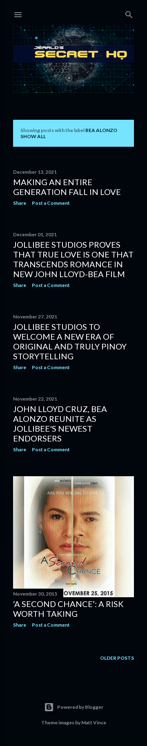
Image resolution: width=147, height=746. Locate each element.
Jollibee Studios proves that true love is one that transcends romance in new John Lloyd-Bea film (73, 259)
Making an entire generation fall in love (67, 187)
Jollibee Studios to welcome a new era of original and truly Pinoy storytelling (70, 341)
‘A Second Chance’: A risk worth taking (68, 608)
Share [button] (19, 203)
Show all (33, 136)
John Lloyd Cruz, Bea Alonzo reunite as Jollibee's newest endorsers (60, 423)
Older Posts (117, 658)
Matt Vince (93, 722)
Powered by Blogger (80, 707)
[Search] (129, 13)
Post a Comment (51, 203)
